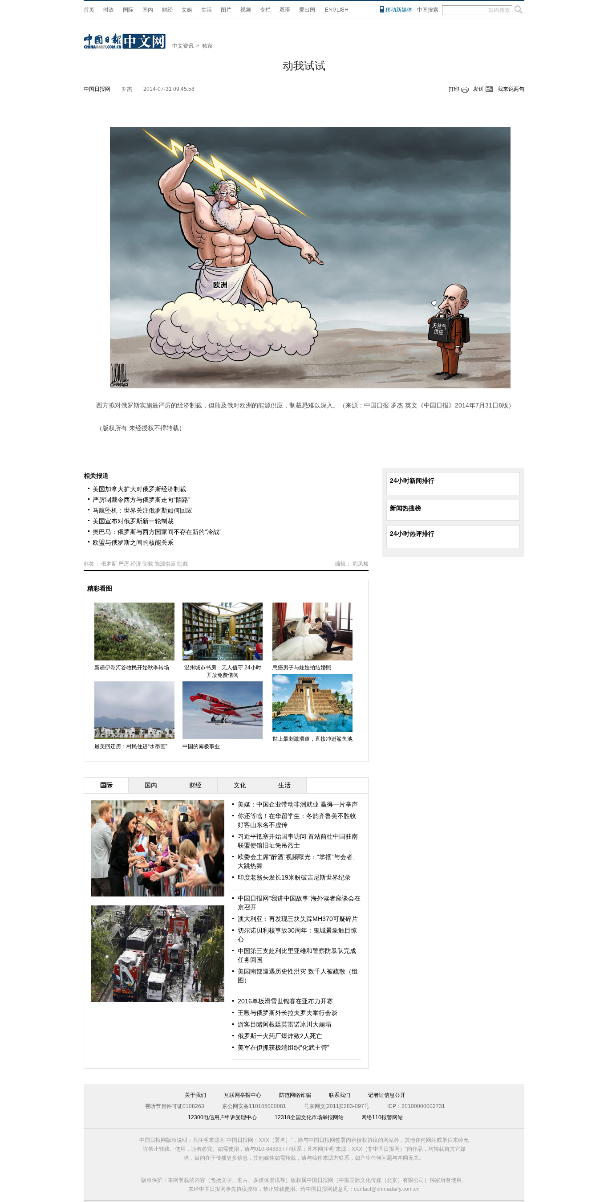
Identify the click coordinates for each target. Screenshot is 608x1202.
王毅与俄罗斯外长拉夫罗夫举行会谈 (287, 1012)
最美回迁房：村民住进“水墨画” (130, 746)
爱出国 (307, 10)
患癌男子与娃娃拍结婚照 (301, 667)
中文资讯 (183, 46)
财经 (167, 10)
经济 (135, 564)
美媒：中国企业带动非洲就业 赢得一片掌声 (298, 804)
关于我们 (195, 1095)
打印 (454, 89)
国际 (128, 10)
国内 (147, 10)
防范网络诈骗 (295, 1095)
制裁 (147, 564)
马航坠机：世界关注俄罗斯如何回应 (142, 510)
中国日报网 (97, 89)
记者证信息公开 (386, 1095)
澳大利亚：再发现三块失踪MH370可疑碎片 (298, 918)
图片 (226, 10)
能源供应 (165, 564)
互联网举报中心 (242, 1095)
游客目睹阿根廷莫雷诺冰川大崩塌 (284, 1024)
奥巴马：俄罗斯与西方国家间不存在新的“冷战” (157, 531)
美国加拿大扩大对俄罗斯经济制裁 (139, 489)
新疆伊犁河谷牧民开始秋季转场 (131, 667)
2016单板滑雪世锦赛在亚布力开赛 (285, 1001)
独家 (207, 46)
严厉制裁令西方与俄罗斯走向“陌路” (142, 499)
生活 (206, 10)
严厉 (123, 564)
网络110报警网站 (382, 1117)
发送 (478, 89)
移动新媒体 (398, 10)
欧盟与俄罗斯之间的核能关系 (133, 542)
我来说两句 (511, 89)
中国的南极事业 (201, 746)
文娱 (187, 10)
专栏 (265, 10)
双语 (285, 10)
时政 (108, 10)
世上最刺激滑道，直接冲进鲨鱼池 (312, 739)
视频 (245, 10)
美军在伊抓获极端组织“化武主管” (283, 1047)
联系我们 (339, 1095)
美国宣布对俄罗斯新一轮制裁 (133, 521)
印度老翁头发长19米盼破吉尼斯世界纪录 (294, 877)
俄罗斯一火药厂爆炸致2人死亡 (280, 1035)
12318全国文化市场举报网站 (309, 1117)
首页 (89, 10)
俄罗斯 (109, 564)
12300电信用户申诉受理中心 (222, 1117)
